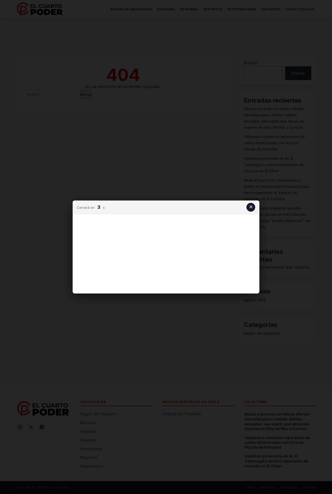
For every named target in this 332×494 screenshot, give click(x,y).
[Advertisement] (166, 252)
